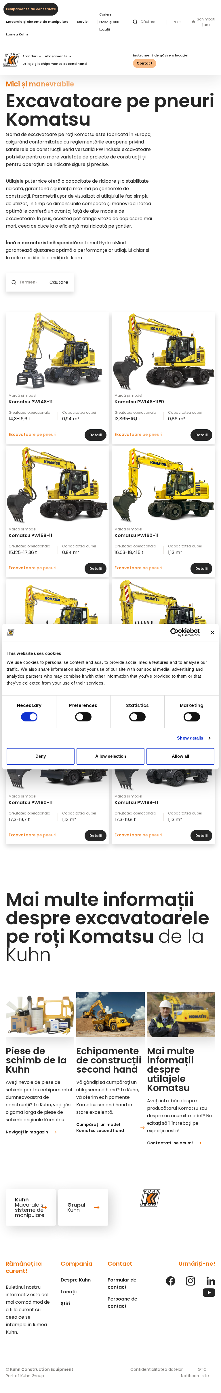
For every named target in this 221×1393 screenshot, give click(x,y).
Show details (190, 738)
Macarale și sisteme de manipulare (37, 21)
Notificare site (195, 1376)
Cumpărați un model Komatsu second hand (100, 1127)
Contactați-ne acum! (170, 1143)
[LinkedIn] (210, 1284)
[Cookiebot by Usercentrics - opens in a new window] (174, 632)
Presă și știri (109, 22)
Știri (65, 1303)
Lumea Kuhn (17, 34)
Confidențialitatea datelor (156, 1369)
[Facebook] (170, 1284)
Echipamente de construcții (31, 9)
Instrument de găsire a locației (160, 55)
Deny (40, 756)
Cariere (105, 14)
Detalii (95, 434)
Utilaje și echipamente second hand (54, 63)
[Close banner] (212, 632)
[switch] (83, 716)
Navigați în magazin (27, 1132)
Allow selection (110, 756)
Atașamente (56, 56)
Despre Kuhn (76, 1280)
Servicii (83, 21)
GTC (202, 1369)
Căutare (58, 282)
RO (175, 22)
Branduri (30, 56)
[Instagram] (190, 1284)
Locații (104, 29)
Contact (145, 63)
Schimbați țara (206, 22)
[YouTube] (209, 1295)
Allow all (180, 756)
